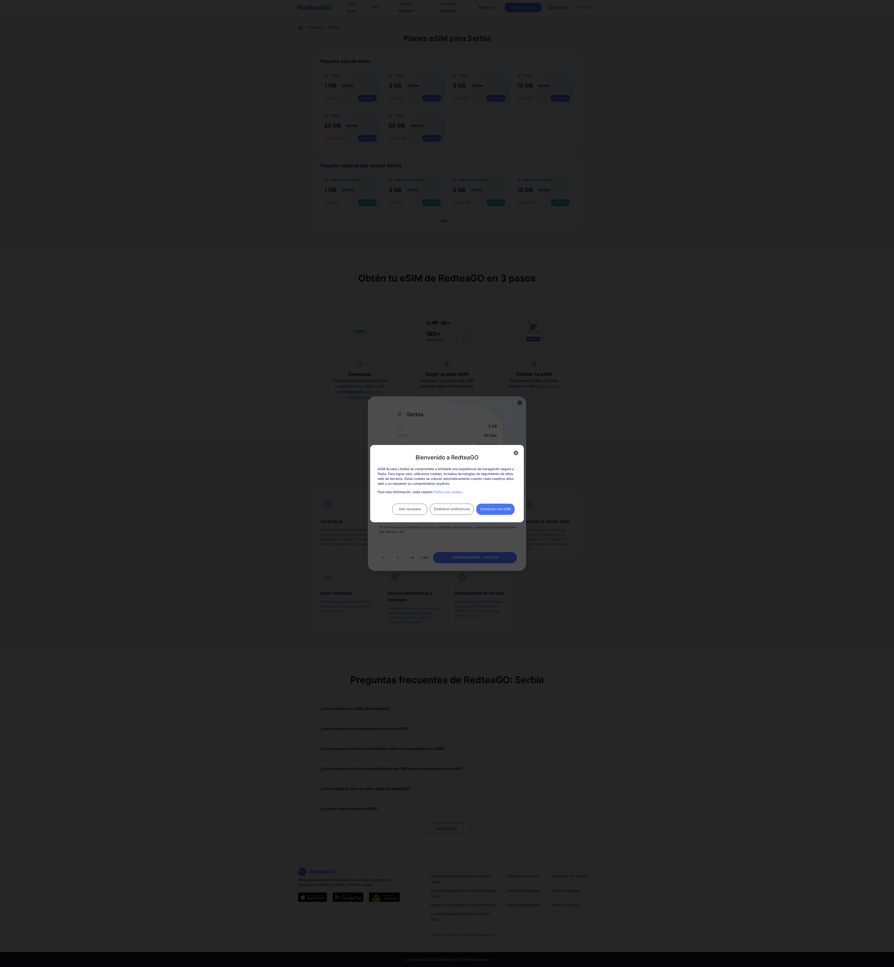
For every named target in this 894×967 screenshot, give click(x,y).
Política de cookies (447, 492)
